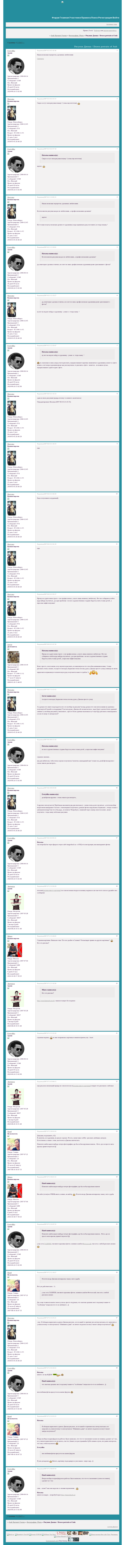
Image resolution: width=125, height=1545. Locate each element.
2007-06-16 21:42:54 (50, 394)
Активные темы (111, 24)
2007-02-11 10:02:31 (50, 197)
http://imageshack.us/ (68, 1495)
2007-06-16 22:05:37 (50, 594)
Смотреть (40, 59)
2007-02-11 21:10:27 (50, 295)
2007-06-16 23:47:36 (50, 644)
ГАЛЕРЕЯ (47, 1244)
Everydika (11, 51)
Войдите (97, 30)
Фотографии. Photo (76, 36)
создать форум (112, 1527)
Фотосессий (87, 1244)
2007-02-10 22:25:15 (50, 99)
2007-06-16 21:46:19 (50, 444)
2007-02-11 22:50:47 (50, 345)
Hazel (9, 1132)
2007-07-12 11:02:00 (50, 983)
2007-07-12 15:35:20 (50, 1033)
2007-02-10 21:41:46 (50, 50)
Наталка (10, 99)
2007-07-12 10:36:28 (50, 886)
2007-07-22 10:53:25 (50, 1416)
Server (9, 645)
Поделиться (40, 50)
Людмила (11, 886)
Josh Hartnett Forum (59, 36)
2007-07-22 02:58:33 (50, 1368)
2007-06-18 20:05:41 (50, 838)
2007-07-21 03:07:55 (50, 1224)
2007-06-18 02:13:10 (50, 739)
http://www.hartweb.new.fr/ (46, 1001)
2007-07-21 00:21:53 (50, 1177)
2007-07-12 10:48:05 (50, 936)
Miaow (9, 936)
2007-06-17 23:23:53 (50, 689)
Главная (64, 18)
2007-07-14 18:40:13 (50, 1081)
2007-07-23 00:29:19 (50, 1468)
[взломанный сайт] (52, 1541)
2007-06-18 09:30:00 (50, 788)
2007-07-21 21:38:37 (50, 1272)
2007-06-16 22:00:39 (50, 494)
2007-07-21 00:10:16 (50, 1131)
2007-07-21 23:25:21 (50, 1318)
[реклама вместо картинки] (52, 890)
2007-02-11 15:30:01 (50, 247)
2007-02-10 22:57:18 (50, 149)
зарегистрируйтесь (109, 30)
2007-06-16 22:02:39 (50, 544)
